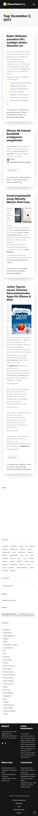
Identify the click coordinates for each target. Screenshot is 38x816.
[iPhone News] (14, 4)
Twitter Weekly (8, 708)
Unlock (14, 179)
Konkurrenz (7, 690)
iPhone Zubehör (8, 681)
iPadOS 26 (19, 561)
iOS (26, 546)
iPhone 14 (5, 564)
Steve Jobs (14, 546)
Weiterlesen (12, 170)
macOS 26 (5, 570)
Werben (19, 813)
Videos (8, 112)
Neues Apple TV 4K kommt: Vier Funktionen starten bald (27, 770)
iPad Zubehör (23, 268)
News (5, 699)
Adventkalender (18, 469)
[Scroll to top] (34, 812)
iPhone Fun (20, 114)
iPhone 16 (11, 567)
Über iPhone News (19, 809)
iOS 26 (19, 558)
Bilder (5, 642)
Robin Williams (20, 117)
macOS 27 (22, 564)
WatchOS (5, 549)
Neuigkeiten (7, 696)
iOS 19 (28, 564)
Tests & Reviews (8, 705)
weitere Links (5, 780)
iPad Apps (22, 375)
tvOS (31, 555)
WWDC (21, 546)
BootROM (10, 154)
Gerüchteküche (8, 648)
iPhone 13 (5, 555)
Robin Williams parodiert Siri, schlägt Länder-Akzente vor (17, 40)
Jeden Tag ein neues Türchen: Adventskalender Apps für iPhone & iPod (19, 293)
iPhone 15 (30, 552)
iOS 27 (32, 561)
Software (6, 702)
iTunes (5, 687)
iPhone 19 (31, 558)
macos (29, 549)
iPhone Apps (11, 375)
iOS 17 (25, 558)
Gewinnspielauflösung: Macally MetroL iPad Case (19, 199)
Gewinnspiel (10, 273)
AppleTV (6, 639)
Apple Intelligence (22, 567)
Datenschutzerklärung (19, 800)
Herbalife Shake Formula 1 (9, 778)
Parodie (9, 114)
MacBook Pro (14, 555)
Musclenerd (24, 179)
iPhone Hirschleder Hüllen (9, 731)
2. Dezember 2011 (13, 110)
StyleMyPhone (18, 273)
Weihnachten (26, 469)
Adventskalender (12, 360)
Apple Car (32, 546)
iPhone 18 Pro (6, 552)
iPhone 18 (22, 549)
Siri (24, 57)
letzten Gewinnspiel (20, 230)
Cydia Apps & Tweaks (10, 645)
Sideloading (13, 564)
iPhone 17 (12, 570)
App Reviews (7, 633)
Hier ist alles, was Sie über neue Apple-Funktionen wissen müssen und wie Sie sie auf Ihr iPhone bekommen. (28, 740)
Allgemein (23, 464)
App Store (5, 546)
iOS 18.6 (4, 567)
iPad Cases (14, 271)
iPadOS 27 (12, 558)
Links (19, 806)
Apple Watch (21, 552)
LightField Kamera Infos (8, 768)
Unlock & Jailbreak (25, 177)
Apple (21, 555)
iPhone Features (24, 110)
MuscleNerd (14, 146)
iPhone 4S (24, 69)
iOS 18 (13, 552)
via (7, 104)
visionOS (12, 561)
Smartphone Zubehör (9, 600)
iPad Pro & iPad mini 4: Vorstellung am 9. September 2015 (28, 749)
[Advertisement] (19, 514)
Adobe (31, 567)
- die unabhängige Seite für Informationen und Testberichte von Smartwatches (18, 615)
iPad (9, 271)
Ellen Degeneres (11, 117)
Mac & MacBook (8, 693)
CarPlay (4, 561)
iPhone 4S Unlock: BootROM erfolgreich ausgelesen (19, 135)
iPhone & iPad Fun (16, 112)
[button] (34, 4)
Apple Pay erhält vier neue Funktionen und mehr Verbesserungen (28, 785)
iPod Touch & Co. (11, 467)
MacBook (5, 558)
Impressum (19, 803)
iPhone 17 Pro (13, 549)
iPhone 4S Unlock (19, 151)
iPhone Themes (8, 678)
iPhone (25, 112)
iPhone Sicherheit (9, 675)
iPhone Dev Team (17, 182)
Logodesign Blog (6, 733)
